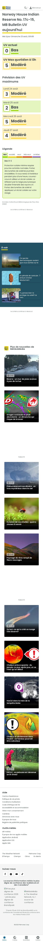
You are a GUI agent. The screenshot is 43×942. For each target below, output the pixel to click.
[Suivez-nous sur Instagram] (11, 874)
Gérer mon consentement (13, 811)
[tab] (5, 155)
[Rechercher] (25, 8)
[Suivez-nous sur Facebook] (5, 874)
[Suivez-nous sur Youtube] (16, 874)
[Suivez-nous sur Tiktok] (22, 874)
